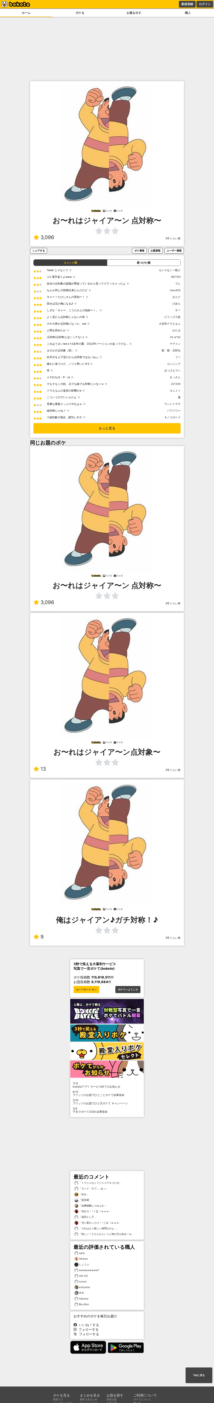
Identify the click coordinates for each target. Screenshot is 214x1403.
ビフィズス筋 (172, 317)
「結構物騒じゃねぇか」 (92, 1205)
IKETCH (176, 276)
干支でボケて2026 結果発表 (90, 1110)
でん (178, 283)
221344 (176, 383)
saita (82, 1253)
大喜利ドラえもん (170, 323)
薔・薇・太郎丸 (171, 350)
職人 (188, 12)
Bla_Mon (84, 1304)
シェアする (38, 250)
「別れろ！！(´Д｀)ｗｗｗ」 (94, 1211)
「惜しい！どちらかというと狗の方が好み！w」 (106, 1234)
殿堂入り (58, 1399)
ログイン (205, 4)
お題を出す (134, 12)
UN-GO (83, 1275)
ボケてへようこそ (128, 989)
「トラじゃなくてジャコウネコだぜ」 (100, 1182)
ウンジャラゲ (172, 404)
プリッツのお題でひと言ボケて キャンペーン (100, 1102)
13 (43, 769)
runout (83, 1281)
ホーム (26, 12)
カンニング (174, 363)
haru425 (175, 290)
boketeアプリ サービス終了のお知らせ (96, 1085)
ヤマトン (175, 343)
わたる (176, 330)
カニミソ (175, 390)
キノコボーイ (172, 417)
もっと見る (107, 428)
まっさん (175, 377)
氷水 (81, 1292)
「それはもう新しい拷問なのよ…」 (98, 1228)
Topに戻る (199, 1375)
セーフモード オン (86, 989)
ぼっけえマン (172, 370)
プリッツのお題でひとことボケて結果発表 (98, 1093)
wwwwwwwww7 (89, 1270)
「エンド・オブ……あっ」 (93, 1188)
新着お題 (112, 1399)
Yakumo (83, 1298)
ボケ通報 (139, 250)
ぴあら (176, 303)
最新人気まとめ (88, 1399)
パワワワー (174, 410)
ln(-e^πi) (175, 337)
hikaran (83, 1258)
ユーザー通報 (174, 250)
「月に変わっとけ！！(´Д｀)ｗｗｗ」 (99, 1222)
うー (178, 357)
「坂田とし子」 (87, 1216)
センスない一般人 (170, 270)
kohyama (84, 1287)
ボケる (80, 12)
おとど (176, 296)
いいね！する (88, 1325)
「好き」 (83, 1194)
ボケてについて (142, 1399)
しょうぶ (84, 1264)
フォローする (87, 1329)
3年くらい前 (173, 238)
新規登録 (187, 4)
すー (178, 310)
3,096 (47, 237)
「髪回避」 (85, 1199)
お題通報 (155, 250)
